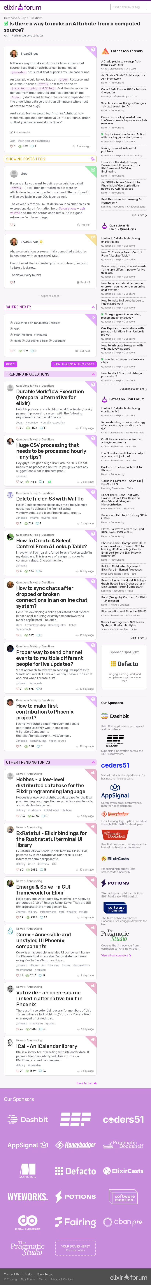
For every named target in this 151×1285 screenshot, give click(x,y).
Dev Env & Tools (135, 432)
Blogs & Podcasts (111, 508)
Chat (135, 96)
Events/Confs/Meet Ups (115, 96)
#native (71, 911)
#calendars (34, 1065)
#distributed (51, 810)
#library (20, 810)
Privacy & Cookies (62, 1279)
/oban (19, 422)
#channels (35, 683)
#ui (43, 965)
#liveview (53, 965)
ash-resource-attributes (31, 334)
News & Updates (120, 605)
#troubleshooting (35, 625)
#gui (61, 911)
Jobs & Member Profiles (114, 629)
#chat (72, 625)
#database (34, 810)
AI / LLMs (131, 68)
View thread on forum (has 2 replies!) (37, 323)
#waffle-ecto (49, 517)
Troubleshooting (133, 155)
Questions (36, 18)
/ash (6, 35)
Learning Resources (112, 206)
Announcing (34, 773)
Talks (130, 488)
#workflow (32, 422)
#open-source (57, 740)
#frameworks (48, 911)
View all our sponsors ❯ (116, 955)
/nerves (21, 911)
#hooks (66, 965)
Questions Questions (132, 388)
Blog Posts (130, 574)
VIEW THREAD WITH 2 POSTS (73, 364)
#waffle (34, 517)
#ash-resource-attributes (27, 35)
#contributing (37, 740)
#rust (31, 864)
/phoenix (21, 476)
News (19, 773)
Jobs (134, 629)
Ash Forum (138, 215)
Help (28, 1274)
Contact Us (12, 1274)
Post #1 (85, 224)
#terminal (43, 864)
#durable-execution (53, 422)
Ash (126, 51)
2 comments (22, 132)
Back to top (84, 1083)
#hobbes (67, 810)
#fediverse (36, 1023)
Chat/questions (136, 206)
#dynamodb (23, 629)
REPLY (10, 364)
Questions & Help (15, 18)
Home (17, 340)
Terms (43, 1279)
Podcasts (129, 508)
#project (50, 1023)
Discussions (133, 615)
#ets (19, 625)
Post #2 (85, 282)
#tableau (40, 970)
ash (17, 328)
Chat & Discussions (112, 68)
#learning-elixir (57, 625)
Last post (84, 351)
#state (83, 911)
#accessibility (81, 965)
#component (24, 970)
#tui (54, 864)
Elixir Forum (135, 399)
